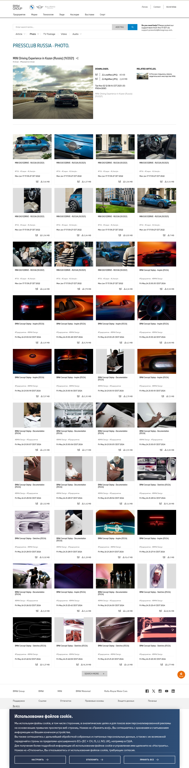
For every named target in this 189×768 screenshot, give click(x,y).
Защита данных (126, 700)
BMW (41, 691)
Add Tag (120, 27)
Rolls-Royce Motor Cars (115, 691)
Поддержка (19, 700)
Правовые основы (94, 700)
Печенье (152, 700)
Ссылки (42, 700)
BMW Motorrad (83, 691)
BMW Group (19, 691)
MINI (60, 691)
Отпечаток (65, 700)
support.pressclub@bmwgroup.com (157, 30)
